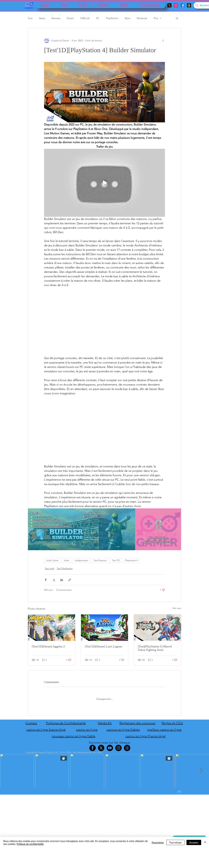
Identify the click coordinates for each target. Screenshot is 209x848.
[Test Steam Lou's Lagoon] (104, 627)
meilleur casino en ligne (164, 727)
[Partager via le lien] (69, 579)
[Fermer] (205, 842)
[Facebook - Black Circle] (92, 745)
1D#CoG (85, 18)
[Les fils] (189, 5)
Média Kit (105, 720)
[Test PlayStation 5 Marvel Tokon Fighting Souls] (157, 627)
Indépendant (81, 560)
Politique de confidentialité (30, 844)
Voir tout (177, 608)
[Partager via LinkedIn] (61, 579)
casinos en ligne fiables (123, 727)
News (42, 18)
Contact (31, 720)
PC (97, 18)
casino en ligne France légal (145, 733)
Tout (30, 18)
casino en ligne (87, 727)
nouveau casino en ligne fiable (73, 733)
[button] (177, 18)
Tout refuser (175, 842)
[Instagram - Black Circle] (118, 745)
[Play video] (104, 183)
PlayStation (112, 18)
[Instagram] (176, 5)
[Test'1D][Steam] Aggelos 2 (48, 646)
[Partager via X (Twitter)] (53, 579)
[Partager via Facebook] (45, 579)
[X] (169, 5)
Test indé (49, 568)
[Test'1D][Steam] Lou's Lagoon (103, 646)
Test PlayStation (65, 568)
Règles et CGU (172, 720)
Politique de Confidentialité (66, 720)
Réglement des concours (137, 720)
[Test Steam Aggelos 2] (51, 627)
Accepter (193, 842)
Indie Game (52, 560)
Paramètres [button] (158, 842)
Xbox (127, 18)
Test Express (100, 560)
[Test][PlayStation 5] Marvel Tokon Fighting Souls (155, 648)
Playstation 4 (131, 560)
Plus (156, 18)
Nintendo (142, 18)
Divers (70, 18)
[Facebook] (182, 5)
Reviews (56, 18)
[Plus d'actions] (163, 40)
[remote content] (104, 321)
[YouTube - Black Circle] (110, 745)
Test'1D (116, 560)
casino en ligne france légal (46, 727)
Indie (66, 560)
